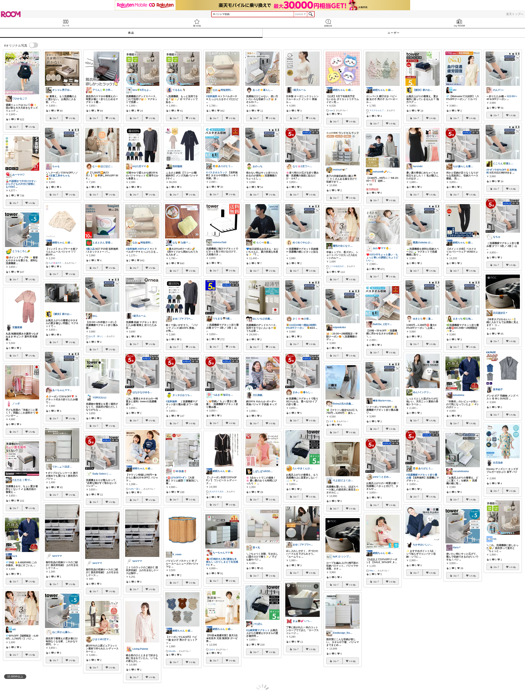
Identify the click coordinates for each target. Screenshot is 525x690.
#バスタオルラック (216, 172)
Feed (65, 23)
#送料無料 (131, 248)
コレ (15, 127)
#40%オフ (143, 248)
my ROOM (459, 23)
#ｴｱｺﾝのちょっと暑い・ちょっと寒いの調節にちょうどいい (382, 257)
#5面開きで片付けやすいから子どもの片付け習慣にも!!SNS (21, 184)
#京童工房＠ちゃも (59, 175)
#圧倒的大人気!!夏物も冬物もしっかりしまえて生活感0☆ (222, 562)
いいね (32, 127)
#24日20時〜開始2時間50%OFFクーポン (301, 326)
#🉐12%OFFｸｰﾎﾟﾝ (176, 477)
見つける (196, 23)
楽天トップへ (514, 14)
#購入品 (90, 248)
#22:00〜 (512, 96)
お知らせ (328, 23)
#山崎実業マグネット (258, 630)
